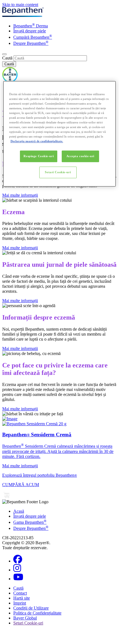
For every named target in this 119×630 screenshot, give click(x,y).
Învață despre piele (29, 30)
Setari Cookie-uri (58, 172)
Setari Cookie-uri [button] (28, 623)
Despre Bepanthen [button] (30, 528)
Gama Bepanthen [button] (29, 522)
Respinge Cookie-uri (39, 156)
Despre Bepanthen (30, 43)
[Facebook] (17, 561)
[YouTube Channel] (18, 578)
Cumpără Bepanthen (32, 37)
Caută (7, 58)
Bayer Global (25, 618)
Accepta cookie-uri (80, 156)
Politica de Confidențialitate (37, 613)
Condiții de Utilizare (31, 608)
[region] (59, 134)
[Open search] (4, 54)
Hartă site (21, 598)
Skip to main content (20, 4)
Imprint (19, 603)
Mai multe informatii (20, 348)
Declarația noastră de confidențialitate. (37, 141)
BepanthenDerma (30, 26)
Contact (20, 593)
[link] (59, 444)
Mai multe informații (20, 195)
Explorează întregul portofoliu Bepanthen (39, 475)
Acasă (18, 511)
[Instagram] (17, 569)
